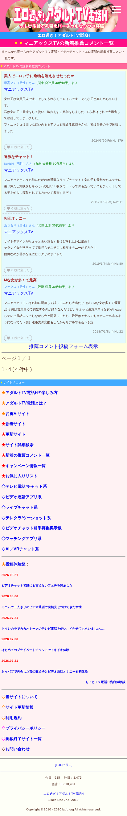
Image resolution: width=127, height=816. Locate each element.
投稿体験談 (16, 564)
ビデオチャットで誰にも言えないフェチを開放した (37, 585)
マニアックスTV (18, 89)
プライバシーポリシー (26, 728)
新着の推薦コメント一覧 (28, 455)
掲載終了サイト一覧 (24, 738)
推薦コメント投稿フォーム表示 (63, 346)
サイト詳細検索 (20, 444)
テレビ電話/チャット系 (26, 486)
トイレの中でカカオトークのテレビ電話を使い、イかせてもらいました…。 (54, 628)
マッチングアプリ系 (24, 538)
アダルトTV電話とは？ (26, 403)
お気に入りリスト (22, 476)
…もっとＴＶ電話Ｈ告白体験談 (103, 682)
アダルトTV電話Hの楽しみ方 (32, 392)
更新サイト (16, 434)
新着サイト (16, 423)
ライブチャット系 (22, 507)
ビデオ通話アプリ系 (24, 497)
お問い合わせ (18, 749)
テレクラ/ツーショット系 (28, 518)
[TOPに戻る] (63, 765)
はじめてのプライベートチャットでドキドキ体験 (35, 650)
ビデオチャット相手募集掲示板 (34, 528)
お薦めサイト (18, 413)
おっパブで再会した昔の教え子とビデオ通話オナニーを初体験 (45, 671)
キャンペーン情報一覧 (26, 465)
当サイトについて (22, 696)
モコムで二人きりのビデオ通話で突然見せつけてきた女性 (42, 607)
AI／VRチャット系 (22, 549)
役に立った (18, 147)
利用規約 (14, 717)
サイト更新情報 (20, 707)
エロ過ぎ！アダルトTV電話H (63, 793)
